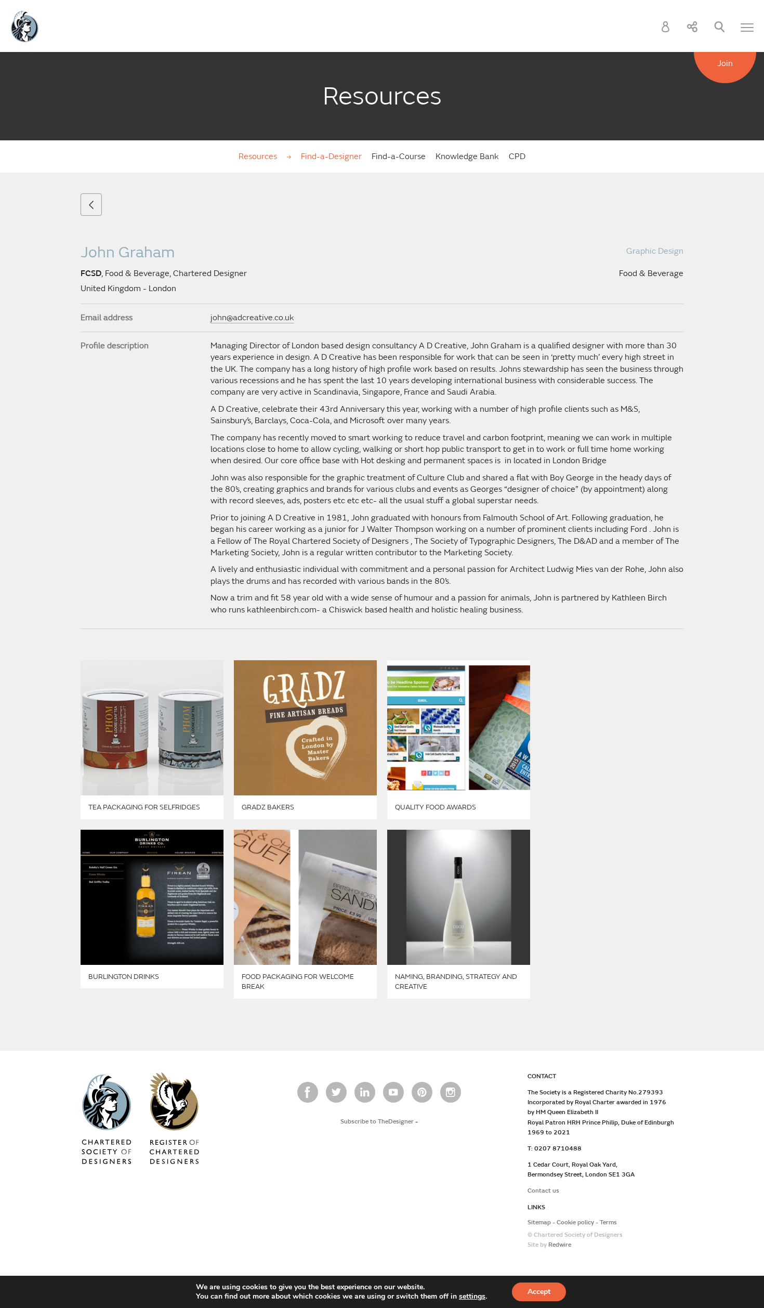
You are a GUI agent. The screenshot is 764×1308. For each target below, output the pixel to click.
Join (725, 63)
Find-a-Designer (331, 156)
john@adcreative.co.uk (252, 317)
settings (472, 1296)
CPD (517, 156)
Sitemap (539, 1222)
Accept (539, 1292)
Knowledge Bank (467, 156)
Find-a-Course (399, 156)
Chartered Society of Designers (24, 26)
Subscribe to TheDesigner (377, 1122)
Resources (259, 156)
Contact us (543, 1191)
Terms (608, 1222)
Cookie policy (575, 1222)
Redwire (559, 1245)
